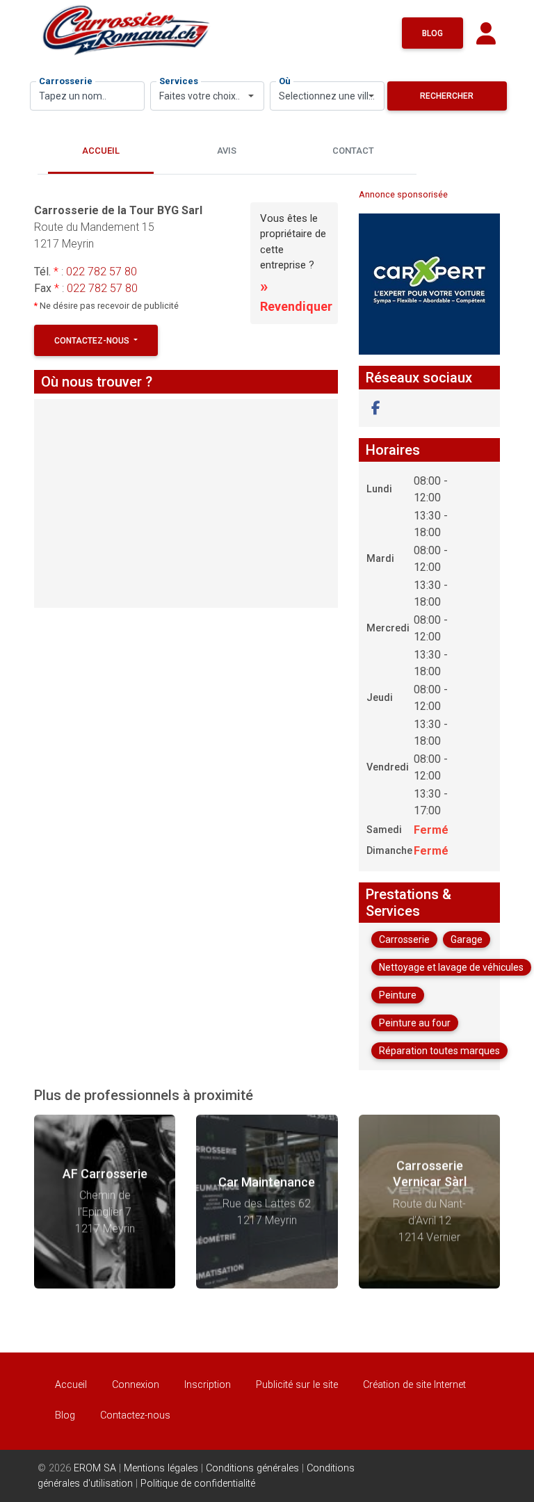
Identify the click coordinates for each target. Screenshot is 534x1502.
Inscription (207, 1385)
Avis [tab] (226, 150)
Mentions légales (161, 1468)
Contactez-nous (92, 341)
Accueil (71, 1385)
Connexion (135, 1385)
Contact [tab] (353, 150)
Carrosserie (65, 81)
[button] (375, 408)
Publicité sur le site (297, 1385)
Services (178, 81)
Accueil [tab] (101, 150)
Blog (432, 33)
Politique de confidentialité (197, 1483)
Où (285, 81)
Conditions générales (252, 1468)
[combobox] (207, 96)
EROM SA (95, 1468)
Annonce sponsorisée (403, 194)
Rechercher (447, 96)
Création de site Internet (414, 1385)
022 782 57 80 (101, 271)
